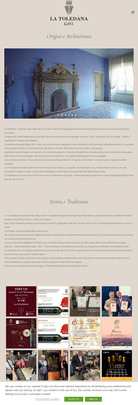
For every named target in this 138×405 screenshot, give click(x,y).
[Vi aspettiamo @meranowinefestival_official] (85, 301)
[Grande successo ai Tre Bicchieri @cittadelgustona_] (53, 365)
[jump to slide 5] (75, 115)
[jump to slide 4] (72, 115)
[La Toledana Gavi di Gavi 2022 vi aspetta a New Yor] (85, 333)
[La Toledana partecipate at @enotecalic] (21, 365)
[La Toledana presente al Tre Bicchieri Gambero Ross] (117, 365)
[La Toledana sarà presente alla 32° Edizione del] (21, 333)
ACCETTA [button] (73, 399)
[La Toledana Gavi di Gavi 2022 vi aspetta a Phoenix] (117, 333)
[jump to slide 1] (62, 115)
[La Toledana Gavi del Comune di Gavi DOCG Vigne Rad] (53, 301)
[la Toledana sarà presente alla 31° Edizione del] (85, 365)
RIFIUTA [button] (93, 399)
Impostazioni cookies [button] (47, 399)
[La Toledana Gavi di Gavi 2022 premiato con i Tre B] (117, 301)
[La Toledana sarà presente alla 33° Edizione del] (21, 301)
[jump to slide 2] (65, 115)
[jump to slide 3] (69, 115)
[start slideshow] (58, 115)
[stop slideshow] (79, 115)
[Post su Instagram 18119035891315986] (53, 333)
